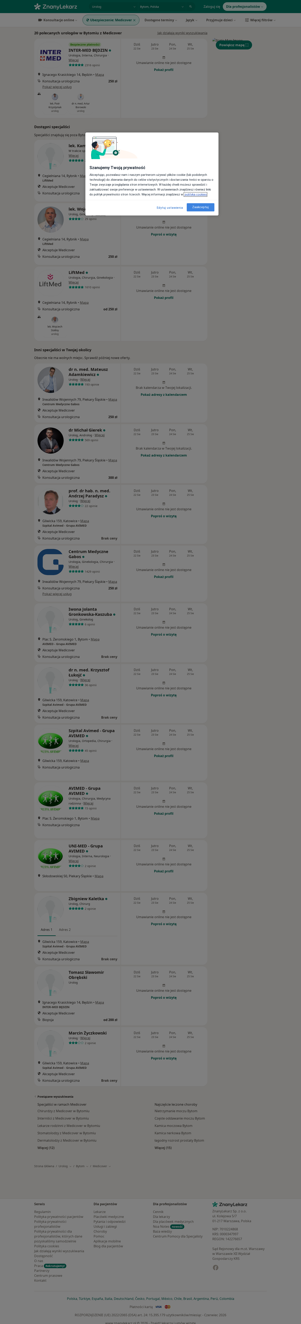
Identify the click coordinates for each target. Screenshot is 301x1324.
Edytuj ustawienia (170, 208)
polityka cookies (195, 194)
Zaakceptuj (200, 207)
